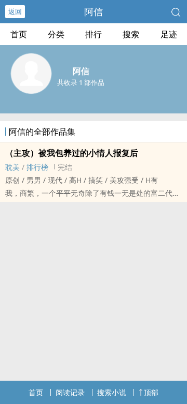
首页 (18, 34)
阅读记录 (70, 392)
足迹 (169, 34)
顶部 (151, 392)
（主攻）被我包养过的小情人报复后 (71, 152)
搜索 (131, 34)
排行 (93, 34)
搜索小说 (111, 392)
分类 (56, 34)
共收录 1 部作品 (80, 82)
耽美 (12, 167)
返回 (15, 11)
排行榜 (37, 167)
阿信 (93, 11)
